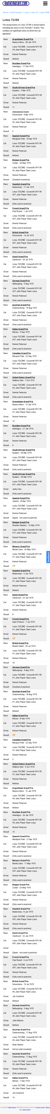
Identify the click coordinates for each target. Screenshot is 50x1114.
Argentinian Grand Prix (22, 39)
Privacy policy (40, 1107)
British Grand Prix (20, 232)
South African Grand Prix (23, 87)
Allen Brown (12, 1107)
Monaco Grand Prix (21, 546)
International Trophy (20, 112)
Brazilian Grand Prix (21, 63)
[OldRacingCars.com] (16, 4)
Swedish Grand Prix (21, 184)
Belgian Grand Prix (20, 160)
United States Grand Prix (23, 377)
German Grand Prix (21, 281)
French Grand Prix (20, 208)
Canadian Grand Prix (21, 353)
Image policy (26, 1109)
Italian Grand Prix (20, 329)
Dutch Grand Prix (20, 256)
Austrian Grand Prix (21, 305)
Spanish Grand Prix (21, 136)
